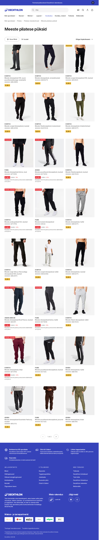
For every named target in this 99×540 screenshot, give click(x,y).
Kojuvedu (42, 471)
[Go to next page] (56, 436)
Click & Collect (43, 483)
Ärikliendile (80, 16)
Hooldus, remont (60, 16)
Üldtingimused (9, 474)
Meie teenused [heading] (78, 467)
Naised (21, 16)
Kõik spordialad (10, 16)
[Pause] (92, 2)
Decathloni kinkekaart (80, 474)
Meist (6, 471)
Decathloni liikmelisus (80, 480)
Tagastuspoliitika (44, 474)
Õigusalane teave (10, 486)
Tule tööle (76, 477)
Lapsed (39, 16)
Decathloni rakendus (80, 483)
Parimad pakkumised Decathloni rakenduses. (47, 3)
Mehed (30, 16)
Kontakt (7, 483)
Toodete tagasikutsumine (30, 528)
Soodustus (48, 16)
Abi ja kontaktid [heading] (11, 467)
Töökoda (71, 16)
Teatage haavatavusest (12, 528)
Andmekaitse (9, 480)
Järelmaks (42, 477)
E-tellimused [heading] (44, 467)
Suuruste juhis (43, 480)
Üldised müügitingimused (13, 477)
